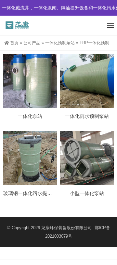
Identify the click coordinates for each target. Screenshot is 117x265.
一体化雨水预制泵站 (87, 116)
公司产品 (31, 42)
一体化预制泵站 (60, 42)
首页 (14, 42)
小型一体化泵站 (87, 193)
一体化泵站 (30, 116)
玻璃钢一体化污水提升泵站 (32, 193)
